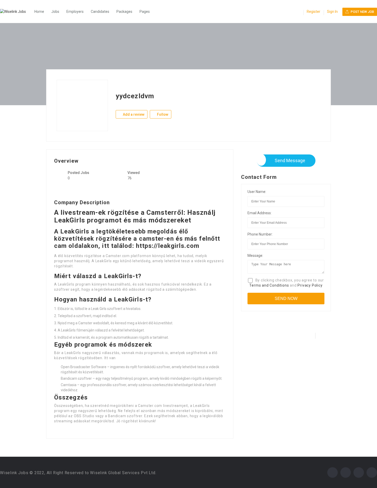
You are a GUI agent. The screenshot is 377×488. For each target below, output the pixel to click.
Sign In (332, 11)
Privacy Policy (309, 285)
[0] (298, 12)
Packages (124, 11)
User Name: (256, 192)
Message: (255, 255)
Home (39, 11)
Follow (162, 114)
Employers (75, 11)
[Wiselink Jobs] (15, 11)
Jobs (55, 11)
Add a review (133, 114)
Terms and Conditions (269, 285)
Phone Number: (260, 234)
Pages (145, 11)
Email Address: (259, 213)
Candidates (100, 11)
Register (313, 11)
